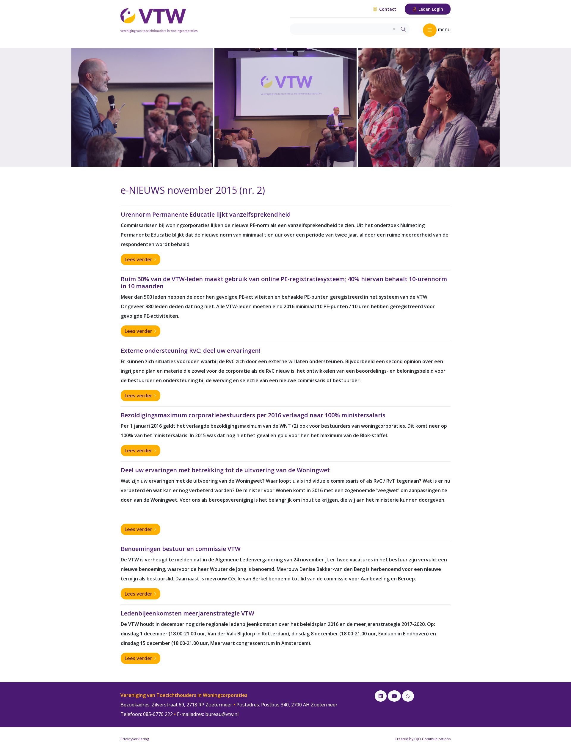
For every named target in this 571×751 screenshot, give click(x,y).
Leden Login (430, 9)
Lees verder (139, 259)
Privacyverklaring (134, 738)
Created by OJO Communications (423, 738)
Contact (387, 9)
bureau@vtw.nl (222, 714)
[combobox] (343, 29)
